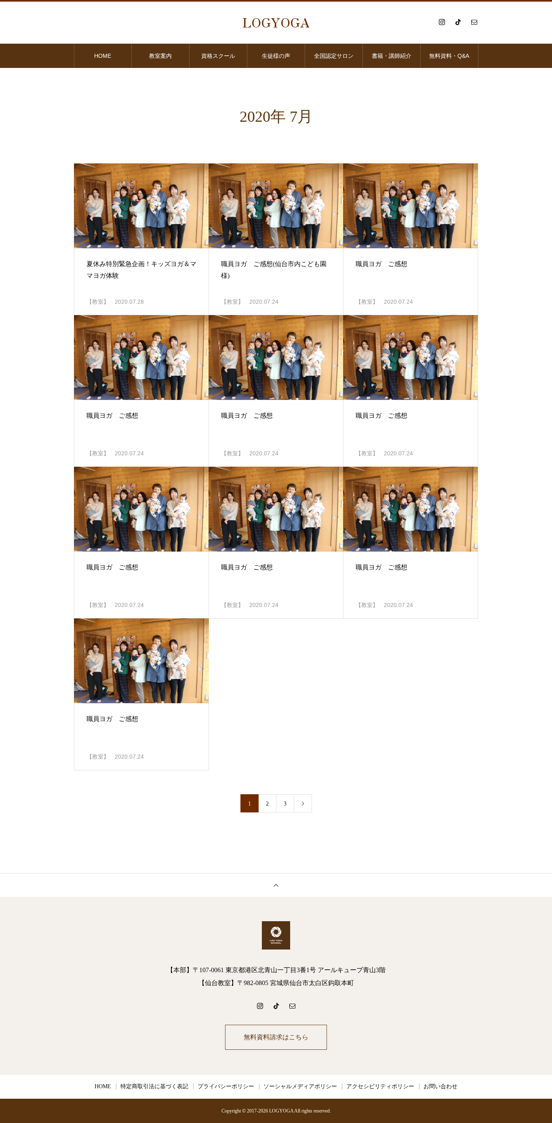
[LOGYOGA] (276, 935)
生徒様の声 (276, 56)
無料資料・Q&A (449, 56)
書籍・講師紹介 (391, 56)
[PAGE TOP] (276, 885)
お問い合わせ (440, 1086)
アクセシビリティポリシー (380, 1086)
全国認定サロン (334, 56)
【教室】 (97, 302)
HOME (102, 56)
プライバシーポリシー (226, 1086)
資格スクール (218, 56)
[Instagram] (442, 22)
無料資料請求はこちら (276, 1037)
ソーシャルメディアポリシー (300, 1086)
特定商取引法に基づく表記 (154, 1086)
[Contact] (474, 22)
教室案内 (160, 56)
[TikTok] (458, 22)
